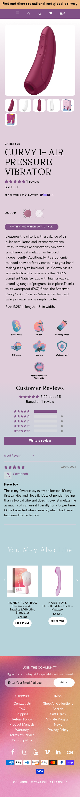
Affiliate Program (58, 719)
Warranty (22, 730)
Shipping (22, 714)
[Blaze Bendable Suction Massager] (57, 595)
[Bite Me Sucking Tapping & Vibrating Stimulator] (22, 595)
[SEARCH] (28, 13)
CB (70, 753)
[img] (14, 467)
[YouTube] (35, 753)
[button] (15, 181)
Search (58, 709)
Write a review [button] (40, 441)
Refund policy (22, 740)
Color (10, 213)
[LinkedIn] (58, 753)
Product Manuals (21, 724)
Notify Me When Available (31, 227)
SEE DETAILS (22, 623)
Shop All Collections (58, 703)
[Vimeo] (47, 753)
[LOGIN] (40, 13)
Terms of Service (22, 735)
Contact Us (22, 703)
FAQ (22, 709)
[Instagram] (24, 753)
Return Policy (22, 719)
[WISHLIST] (50, 13)
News (58, 724)
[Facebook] (13, 753)
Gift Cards (58, 714)
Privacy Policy (58, 730)
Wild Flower (54, 782)
